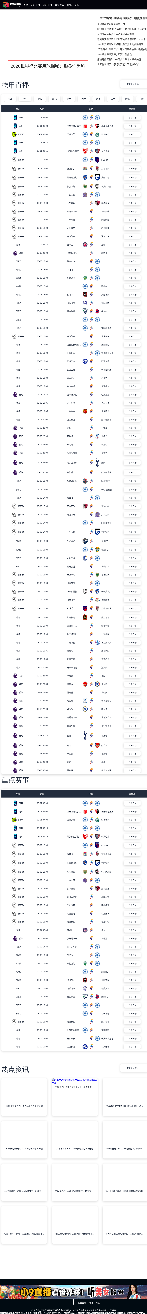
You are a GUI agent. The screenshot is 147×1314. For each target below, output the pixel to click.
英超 (10, 99)
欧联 (127, 99)
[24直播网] (12, 7)
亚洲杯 (143, 99)
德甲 (69, 99)
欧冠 (54, 99)
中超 (39, 99)
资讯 (69, 5)
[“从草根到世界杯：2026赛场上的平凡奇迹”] (24, 1158)
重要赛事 (59, 5)
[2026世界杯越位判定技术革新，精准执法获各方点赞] (74, 1116)
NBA (25, 98)
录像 (77, 5)
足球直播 (35, 5)
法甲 (98, 99)
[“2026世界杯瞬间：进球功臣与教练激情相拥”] (24, 1243)
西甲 (83, 99)
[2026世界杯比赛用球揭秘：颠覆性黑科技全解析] (47, 41)
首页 (25, 5)
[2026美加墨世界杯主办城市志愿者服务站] (24, 1116)
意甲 (113, 99)
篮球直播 (47, 5)
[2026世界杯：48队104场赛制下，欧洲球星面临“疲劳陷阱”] (24, 1201)
